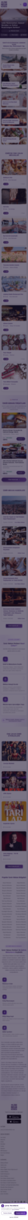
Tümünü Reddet (7, 1213)
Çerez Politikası (15, 1209)
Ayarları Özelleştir (14, 1217)
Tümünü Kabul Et (20, 1213)
